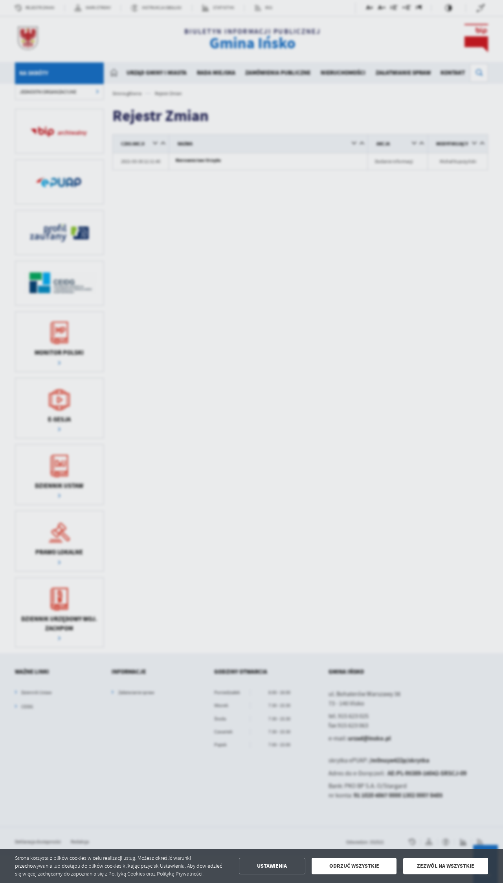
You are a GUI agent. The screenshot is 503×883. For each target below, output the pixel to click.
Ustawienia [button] (272, 866)
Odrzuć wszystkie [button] (354, 866)
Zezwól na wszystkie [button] (445, 866)
